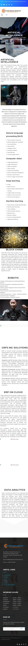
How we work (7, 575)
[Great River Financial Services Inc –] (13, 11)
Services (6, 577)
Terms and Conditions (9, 585)
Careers (6, 583)
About (5, 579)
